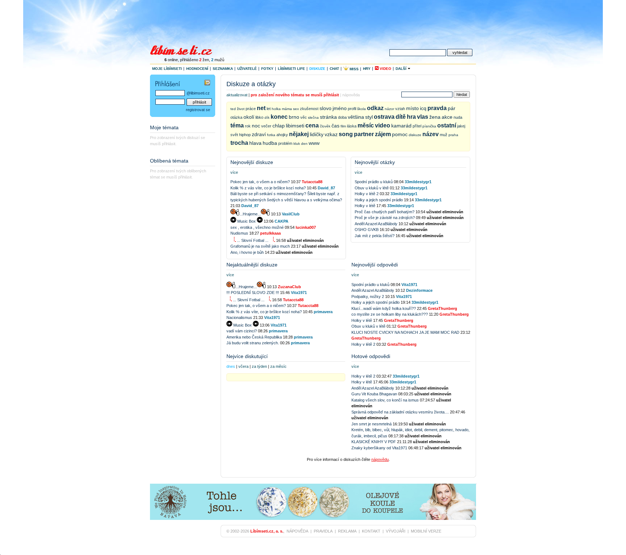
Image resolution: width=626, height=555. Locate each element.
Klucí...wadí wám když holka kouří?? (383, 308)
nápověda (351, 95)
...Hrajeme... (250, 214)
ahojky (282, 135)
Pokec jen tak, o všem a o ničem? (260, 182)
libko (259, 117)
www (314, 143)
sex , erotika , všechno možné (257, 227)
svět (234, 135)
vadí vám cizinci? (241, 331)
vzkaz (331, 134)
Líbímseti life (291, 69)
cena (312, 125)
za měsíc (278, 366)
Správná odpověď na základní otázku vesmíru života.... (400, 412)
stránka (328, 117)
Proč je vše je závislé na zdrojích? (385, 217)
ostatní (446, 125)
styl (369, 117)
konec (279, 117)
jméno (340, 108)
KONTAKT (371, 531)
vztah (400, 108)
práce (251, 108)
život (241, 109)
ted (233, 109)
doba (342, 117)
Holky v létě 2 (367, 194)
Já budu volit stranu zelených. (252, 343)
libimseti (295, 126)
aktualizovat (236, 95)
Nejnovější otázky (375, 162)
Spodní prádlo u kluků (374, 182)
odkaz (375, 108)
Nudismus (239, 233)
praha (453, 135)
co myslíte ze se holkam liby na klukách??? (389, 314)
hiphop (245, 135)
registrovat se (198, 110)
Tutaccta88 (312, 182)
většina (356, 117)
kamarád (401, 126)
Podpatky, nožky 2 (367, 296)
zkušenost (309, 108)
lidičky (317, 134)
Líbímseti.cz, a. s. (266, 531)
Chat (334, 69)
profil (352, 108)
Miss (354, 69)
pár (451, 108)
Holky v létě (365, 205)
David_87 (326, 188)
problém (285, 143)
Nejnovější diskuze (251, 162)
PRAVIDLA (323, 531)
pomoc (400, 134)
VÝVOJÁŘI (395, 531)
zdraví (259, 134)
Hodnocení (197, 69)
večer (266, 126)
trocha (239, 143)
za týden (259, 366)
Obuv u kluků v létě (372, 188)
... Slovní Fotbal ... (253, 240)
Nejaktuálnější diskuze (251, 265)
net (261, 108)
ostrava (384, 117)
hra (411, 117)
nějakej (299, 134)
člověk (325, 126)
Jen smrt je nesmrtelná (371, 424)
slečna (313, 117)
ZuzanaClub (289, 287)
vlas (422, 117)
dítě (401, 117)
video (382, 125)
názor (389, 109)
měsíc (366, 125)
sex (296, 109)
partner (364, 134)
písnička (429, 126)
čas (335, 126)
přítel (417, 126)
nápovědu (380, 459)
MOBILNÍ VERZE (426, 531)
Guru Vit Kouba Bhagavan (374, 394)
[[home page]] (185, 49)
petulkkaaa (270, 233)
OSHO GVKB (367, 229)
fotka (271, 135)
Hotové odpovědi (370, 356)
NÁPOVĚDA (297, 531)
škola (361, 109)
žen (204, 60)
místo (412, 108)
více (234, 172)
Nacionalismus (239, 317)
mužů (217, 60)
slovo (325, 108)
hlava (255, 143)
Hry (367, 69)
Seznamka (223, 69)
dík (267, 117)
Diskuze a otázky (251, 84)
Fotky (267, 69)
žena (435, 117)
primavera (323, 312)
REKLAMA (347, 531)
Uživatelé (247, 69)
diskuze (415, 135)
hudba (270, 143)
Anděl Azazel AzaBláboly (376, 224)
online (171, 60)
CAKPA (281, 221)
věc (303, 117)
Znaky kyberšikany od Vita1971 (379, 448)
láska (351, 126)
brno (294, 117)
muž (443, 135)
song (346, 134)
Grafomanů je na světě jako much (260, 246)
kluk (296, 144)
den (304, 144)
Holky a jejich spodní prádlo (379, 200)
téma (237, 125)
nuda (458, 117)
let (269, 108)
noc (256, 126)
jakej (461, 126)
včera (243, 366)
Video (385, 69)
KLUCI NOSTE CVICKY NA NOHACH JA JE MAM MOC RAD (405, 332)
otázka (236, 117)
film (343, 126)
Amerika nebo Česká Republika (254, 337)
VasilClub (291, 214)
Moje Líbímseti (167, 69)
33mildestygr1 (418, 182)
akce (447, 117)
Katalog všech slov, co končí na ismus (385, 400)
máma (287, 109)
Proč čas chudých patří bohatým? (384, 212)
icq (423, 108)
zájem (383, 134)
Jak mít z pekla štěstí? (375, 236)
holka (276, 109)
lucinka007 (306, 227)
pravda (437, 108)
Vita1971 (299, 292)
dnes (230, 366)
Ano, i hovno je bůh (247, 252)
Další (402, 69)
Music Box (246, 221)
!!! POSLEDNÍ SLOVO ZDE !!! (252, 292)
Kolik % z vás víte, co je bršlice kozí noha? (268, 188)
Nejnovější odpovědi (374, 265)
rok (248, 126)
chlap (278, 126)
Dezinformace (419, 290)
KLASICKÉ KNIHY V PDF (373, 442)
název (430, 134)
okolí (248, 117)
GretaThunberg (442, 308)
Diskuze (317, 69)
